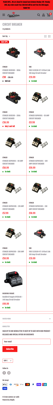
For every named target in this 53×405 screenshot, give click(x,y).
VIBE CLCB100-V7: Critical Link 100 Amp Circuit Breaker (39, 253)
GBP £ (5, 361)
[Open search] (38, 15)
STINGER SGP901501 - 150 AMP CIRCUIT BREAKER (38, 207)
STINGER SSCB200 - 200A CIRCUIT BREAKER (11, 117)
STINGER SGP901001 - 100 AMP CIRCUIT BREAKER (38, 162)
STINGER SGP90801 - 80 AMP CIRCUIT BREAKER (12, 162)
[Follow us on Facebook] (4, 373)
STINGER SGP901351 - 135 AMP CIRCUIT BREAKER (13, 207)
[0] (48, 14)
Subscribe (10, 349)
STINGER (4, 67)
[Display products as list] (49, 36)
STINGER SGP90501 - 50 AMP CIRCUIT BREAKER (39, 117)
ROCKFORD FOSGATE (8, 293)
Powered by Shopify (8, 400)
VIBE (30, 67)
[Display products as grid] (45, 36)
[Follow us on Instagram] (9, 373)
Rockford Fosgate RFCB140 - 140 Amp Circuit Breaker (12, 298)
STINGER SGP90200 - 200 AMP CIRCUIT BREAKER (13, 253)
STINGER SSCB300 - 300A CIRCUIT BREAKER (11, 71)
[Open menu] (3, 15)
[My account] (43, 15)
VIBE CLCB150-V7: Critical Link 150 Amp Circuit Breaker (39, 71)
